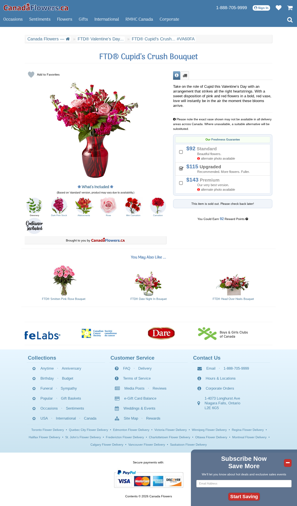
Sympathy (69, 388)
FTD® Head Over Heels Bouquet (233, 299)
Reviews (160, 388)
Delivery (145, 368)
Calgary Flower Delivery (106, 444)
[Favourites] (276, 7)
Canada (90, 418)
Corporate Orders (220, 388)
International (106, 19)
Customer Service (132, 358)
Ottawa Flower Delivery (211, 437)
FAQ (126, 368)
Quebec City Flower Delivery (88, 430)
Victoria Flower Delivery (170, 430)
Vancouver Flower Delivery (146, 444)
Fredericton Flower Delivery (125, 437)
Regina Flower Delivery (248, 430)
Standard (212, 152)
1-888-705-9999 (231, 7)
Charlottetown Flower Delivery (169, 437)
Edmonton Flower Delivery (131, 430)
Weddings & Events (139, 408)
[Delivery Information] (185, 75)
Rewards (153, 418)
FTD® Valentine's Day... (101, 38)
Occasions (13, 19)
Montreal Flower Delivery (249, 437)
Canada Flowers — (46, 38)
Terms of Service (137, 378)
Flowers (64, 19)
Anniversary (71, 368)
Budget (67, 378)
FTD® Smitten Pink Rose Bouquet (63, 299)
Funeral (46, 388)
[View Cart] (288, 7)
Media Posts (134, 388)
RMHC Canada (139, 19)
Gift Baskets (71, 398)
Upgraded (219, 168)
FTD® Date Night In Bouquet (148, 299)
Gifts (83, 19)
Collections (42, 358)
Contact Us (206, 358)
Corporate (169, 19)
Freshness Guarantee (225, 139)
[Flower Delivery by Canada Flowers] (35, 6)
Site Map (131, 418)
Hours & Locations (221, 378)
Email (210, 368)
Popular (46, 398)
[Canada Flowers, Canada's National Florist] (108, 240)
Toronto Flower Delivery (47, 430)
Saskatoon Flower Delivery (188, 444)
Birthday (47, 378)
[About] (176, 75)
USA (44, 418)
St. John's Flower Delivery (83, 437)
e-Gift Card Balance (140, 398)
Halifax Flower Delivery (44, 437)
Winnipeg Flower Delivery (209, 430)
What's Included (95, 187)
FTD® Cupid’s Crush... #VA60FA (163, 38)
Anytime (47, 368)
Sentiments (39, 19)
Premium (212, 184)
